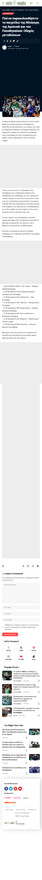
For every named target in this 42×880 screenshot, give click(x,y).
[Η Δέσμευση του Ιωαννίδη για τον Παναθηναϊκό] (34, 770)
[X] (21, 649)
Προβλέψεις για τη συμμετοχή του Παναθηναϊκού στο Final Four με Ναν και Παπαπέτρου (14, 757)
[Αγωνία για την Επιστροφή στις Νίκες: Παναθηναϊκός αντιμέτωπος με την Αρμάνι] (34, 732)
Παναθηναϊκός (8, 13)
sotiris (10, 46)
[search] (27, 3)
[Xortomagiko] (16, 3)
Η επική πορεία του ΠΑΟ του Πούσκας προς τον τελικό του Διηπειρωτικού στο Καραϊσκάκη (13, 745)
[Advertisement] (21, 72)
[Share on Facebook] (7, 41)
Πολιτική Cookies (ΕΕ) (22, 813)
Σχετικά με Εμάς (20, 809)
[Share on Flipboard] (14, 41)
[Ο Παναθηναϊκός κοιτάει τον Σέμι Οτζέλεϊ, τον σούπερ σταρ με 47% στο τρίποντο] (7, 689)
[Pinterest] (33, 649)
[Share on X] (10, 41)
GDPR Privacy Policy (22, 816)
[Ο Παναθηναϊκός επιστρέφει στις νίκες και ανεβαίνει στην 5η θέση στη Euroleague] (7, 712)
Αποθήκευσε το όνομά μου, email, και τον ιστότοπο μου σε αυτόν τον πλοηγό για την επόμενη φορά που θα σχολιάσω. (22, 627)
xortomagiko (17, 680)
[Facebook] (8, 649)
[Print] (38, 566)
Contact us (32, 809)
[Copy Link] (17, 41)
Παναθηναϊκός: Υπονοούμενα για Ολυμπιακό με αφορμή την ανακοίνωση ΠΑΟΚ (24, 699)
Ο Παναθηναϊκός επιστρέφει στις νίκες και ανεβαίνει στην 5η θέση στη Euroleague (26, 710)
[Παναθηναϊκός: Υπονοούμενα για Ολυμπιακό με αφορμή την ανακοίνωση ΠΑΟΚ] (7, 700)
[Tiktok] (33, 658)
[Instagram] (8, 658)
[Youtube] (21, 658)
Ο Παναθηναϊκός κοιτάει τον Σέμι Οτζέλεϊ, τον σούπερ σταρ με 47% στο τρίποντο (26, 687)
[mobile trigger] (4, 3)
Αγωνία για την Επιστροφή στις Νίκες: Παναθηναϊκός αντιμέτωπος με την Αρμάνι (14, 732)
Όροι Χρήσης (9, 809)
